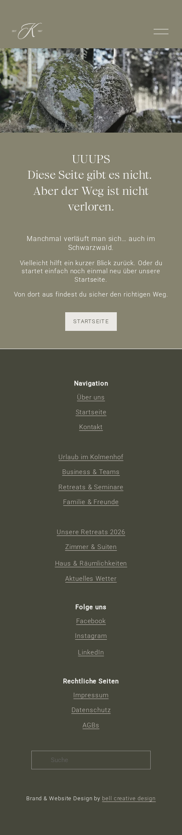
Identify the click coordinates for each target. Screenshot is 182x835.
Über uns (91, 397)
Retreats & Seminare (90, 487)
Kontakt (91, 427)
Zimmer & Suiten (91, 547)
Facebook (91, 621)
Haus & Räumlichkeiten (91, 563)
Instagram (91, 636)
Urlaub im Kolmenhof (90, 457)
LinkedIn (91, 652)
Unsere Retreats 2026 (91, 532)
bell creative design (129, 798)
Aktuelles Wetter (90, 579)
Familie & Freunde (91, 502)
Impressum (90, 695)
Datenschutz (91, 710)
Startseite (91, 321)
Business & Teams (91, 472)
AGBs (91, 725)
